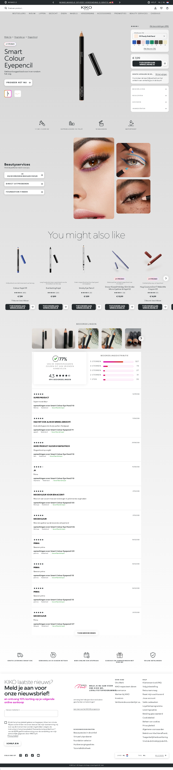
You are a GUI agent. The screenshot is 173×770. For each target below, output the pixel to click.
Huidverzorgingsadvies (84, 744)
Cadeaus (155, 13)
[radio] (7, 93)
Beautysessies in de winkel (85, 732)
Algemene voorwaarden (153, 729)
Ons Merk (119, 682)
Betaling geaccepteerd (153, 714)
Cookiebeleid (148, 717)
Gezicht (53, 13)
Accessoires (104, 13)
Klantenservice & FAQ (152, 682)
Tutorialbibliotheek (82, 748)
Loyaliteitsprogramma (152, 706)
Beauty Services (139, 13)
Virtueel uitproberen (83, 736)
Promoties (120, 13)
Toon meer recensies (86, 633)
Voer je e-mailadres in (13, 710)
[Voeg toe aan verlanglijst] (165, 63)
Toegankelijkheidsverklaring (155, 737)
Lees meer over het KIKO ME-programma (87, 709)
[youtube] (38, 755)
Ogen (64, 13)
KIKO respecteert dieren (126, 686)
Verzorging (87, 13)
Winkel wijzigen (161, 74)
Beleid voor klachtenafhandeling (157, 733)
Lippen (42, 13)
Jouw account (149, 698)
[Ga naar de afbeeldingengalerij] (87, 66)
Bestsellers (19, 13)
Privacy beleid (13, 736)
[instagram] (20, 755)
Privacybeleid (148, 725)
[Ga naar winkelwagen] (167, 8)
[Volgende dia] (119, 2)
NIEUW (32, 13)
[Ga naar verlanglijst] (161, 8)
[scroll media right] (141, 338)
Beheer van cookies (151, 722)
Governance (120, 690)
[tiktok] (32, 755)
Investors (119, 698)
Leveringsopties (150, 710)
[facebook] (26, 755)
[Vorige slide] (53, 2)
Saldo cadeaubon (150, 702)
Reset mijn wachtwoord (153, 694)
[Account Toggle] (155, 8)
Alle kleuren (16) (150, 49)
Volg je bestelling (150, 686)
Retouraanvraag (150, 690)
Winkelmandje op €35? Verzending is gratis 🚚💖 (86, 2)
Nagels (74, 13)
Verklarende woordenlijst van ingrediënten (134, 702)
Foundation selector (82, 740)
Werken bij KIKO (122, 694)
